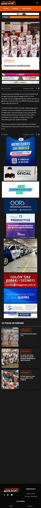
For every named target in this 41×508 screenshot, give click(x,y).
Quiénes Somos (31, 493)
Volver (5, 134)
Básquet (15, 8)
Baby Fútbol (26, 8)
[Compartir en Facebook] (36, 88)
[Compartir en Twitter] (39, 88)
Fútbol (6, 8)
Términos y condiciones (31, 496)
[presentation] (36, 8)
